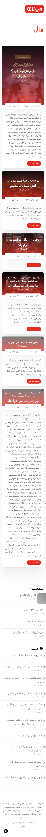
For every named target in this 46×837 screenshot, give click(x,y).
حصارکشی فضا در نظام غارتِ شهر (25, 693)
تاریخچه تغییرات (17, 822)
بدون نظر (12, 106)
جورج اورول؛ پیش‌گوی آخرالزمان (28, 632)
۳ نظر (12, 352)
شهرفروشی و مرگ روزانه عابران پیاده (23, 777)
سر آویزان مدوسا (35, 621)
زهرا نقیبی (30, 352)
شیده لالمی (30, 407)
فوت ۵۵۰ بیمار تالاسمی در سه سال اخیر (22, 666)
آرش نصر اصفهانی (30, 106)
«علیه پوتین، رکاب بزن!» (30, 735)
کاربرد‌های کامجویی (27, 595)
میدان (30, 256)
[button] (3, 9)
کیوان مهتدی (30, 199)
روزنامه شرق (30, 296)
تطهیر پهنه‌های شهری (34, 609)
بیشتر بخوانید (33, 163)
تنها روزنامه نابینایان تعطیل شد (27, 655)
